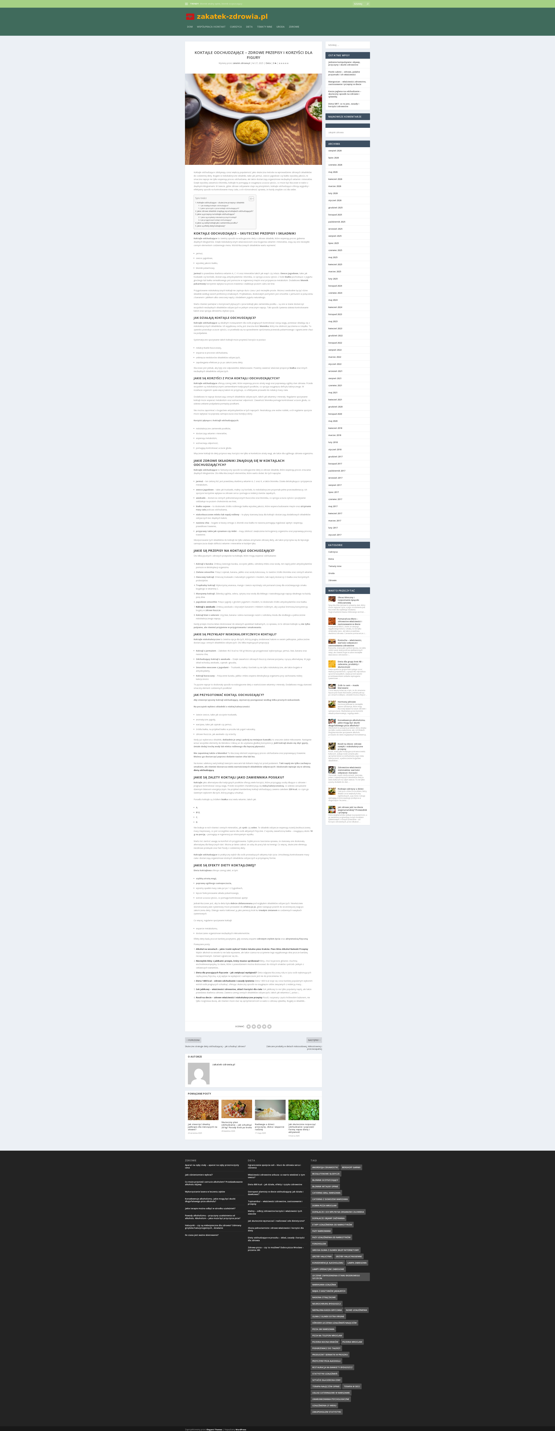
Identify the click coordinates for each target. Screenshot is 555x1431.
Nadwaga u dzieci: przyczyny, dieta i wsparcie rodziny (269, 1127)
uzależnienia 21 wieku (324, 1405)
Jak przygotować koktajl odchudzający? (216, 220)
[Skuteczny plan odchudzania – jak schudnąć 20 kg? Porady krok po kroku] (236, 1109)
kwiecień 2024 (335, 307)
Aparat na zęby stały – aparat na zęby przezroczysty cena (212, 1166)
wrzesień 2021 (335, 371)
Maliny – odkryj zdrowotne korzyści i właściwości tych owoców (275, 1212)
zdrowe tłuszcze (213, 610)
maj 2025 (332, 257)
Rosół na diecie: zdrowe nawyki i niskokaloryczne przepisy (350, 746)
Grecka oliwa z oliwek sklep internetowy (335, 1250)
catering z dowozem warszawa (330, 1199)
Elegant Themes (214, 1429)
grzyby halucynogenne (349, 1256)
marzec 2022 (334, 357)
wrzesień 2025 (335, 228)
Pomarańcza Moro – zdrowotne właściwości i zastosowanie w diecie (350, 621)
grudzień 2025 (335, 207)
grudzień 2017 (335, 456)
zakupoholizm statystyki (326, 1411)
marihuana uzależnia (324, 1284)
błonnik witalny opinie (325, 1186)
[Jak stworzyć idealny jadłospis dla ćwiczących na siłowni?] (203, 1110)
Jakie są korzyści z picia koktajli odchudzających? (220, 208)
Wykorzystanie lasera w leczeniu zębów (205, 1191)
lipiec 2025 (333, 243)
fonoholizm (319, 1243)
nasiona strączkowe (324, 1297)
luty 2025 (333, 278)
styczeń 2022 (334, 364)
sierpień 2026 (335, 150)
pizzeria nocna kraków (325, 1341)
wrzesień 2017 (335, 477)
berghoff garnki (351, 1167)
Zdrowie (294, 27)
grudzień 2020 (335, 406)
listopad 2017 (335, 463)
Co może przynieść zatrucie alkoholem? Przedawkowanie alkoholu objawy (214, 1183)
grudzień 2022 (335, 335)
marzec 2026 (334, 186)
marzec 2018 (334, 435)
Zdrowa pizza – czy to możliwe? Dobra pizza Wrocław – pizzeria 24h (276, 1248)
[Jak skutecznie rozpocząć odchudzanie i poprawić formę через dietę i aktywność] (303, 1110)
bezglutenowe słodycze (326, 1173)
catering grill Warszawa (326, 1192)
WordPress (241, 1429)
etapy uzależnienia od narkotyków (332, 1224)
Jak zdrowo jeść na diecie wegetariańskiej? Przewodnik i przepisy (352, 810)
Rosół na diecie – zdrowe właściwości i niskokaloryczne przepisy (229, 997)
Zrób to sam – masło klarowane (348, 686)
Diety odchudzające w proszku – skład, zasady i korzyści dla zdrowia (276, 1239)
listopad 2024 (335, 285)
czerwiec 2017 (335, 499)
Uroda (280, 27)
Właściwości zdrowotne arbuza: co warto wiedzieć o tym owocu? (276, 1176)
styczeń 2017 (334, 534)
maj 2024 (332, 300)
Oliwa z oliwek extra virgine (328, 1316)
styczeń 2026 (334, 200)
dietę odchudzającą (204, 770)
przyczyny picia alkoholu (326, 1361)
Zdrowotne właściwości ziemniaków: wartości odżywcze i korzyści (349, 770)
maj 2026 (332, 172)
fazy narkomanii (321, 1231)
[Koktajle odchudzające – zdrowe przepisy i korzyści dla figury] (253, 119)
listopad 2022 (335, 342)
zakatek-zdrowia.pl (241, 63)
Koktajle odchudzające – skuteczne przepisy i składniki (220, 202)
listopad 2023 (335, 314)
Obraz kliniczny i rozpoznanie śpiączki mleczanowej (348, 600)
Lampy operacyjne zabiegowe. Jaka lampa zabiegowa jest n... (228, 3)
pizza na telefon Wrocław (327, 1335)
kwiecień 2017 (335, 513)
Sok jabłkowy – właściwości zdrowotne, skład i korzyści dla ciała (229, 989)
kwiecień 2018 (335, 428)
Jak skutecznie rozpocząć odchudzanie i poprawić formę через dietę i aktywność (302, 1128)
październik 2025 (336, 221)
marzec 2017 (334, 520)
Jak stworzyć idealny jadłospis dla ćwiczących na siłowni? (202, 1127)
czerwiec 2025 (335, 250)
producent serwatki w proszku (330, 1354)
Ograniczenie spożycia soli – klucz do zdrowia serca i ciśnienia (274, 1166)
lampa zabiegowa (357, 1262)
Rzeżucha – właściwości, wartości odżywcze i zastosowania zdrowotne (345, 643)
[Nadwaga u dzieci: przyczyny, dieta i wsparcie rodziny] (270, 1110)
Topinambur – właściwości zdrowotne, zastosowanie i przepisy (275, 1202)
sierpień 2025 (335, 236)
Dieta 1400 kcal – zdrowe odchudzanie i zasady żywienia (225, 980)
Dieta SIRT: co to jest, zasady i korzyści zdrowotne (343, 105)
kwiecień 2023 (335, 328)
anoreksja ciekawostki (325, 1167)
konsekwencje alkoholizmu (327, 1262)
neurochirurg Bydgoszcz (326, 1303)
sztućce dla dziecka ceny (326, 1380)
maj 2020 (332, 421)
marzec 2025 (334, 271)
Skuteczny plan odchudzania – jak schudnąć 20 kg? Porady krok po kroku (236, 1125)
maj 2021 (332, 392)
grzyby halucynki (322, 1256)
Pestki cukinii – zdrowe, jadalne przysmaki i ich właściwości (344, 73)
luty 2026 (333, 193)
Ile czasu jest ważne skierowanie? (202, 1235)
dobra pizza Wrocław (324, 1205)
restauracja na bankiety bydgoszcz (332, 1367)
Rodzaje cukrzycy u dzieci (350, 788)
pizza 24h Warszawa (323, 1329)
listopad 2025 (335, 214)
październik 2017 (336, 470)
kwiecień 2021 (335, 399)
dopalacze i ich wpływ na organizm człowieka (338, 1212)
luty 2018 (333, 442)
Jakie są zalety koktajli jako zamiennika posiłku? (217, 223)
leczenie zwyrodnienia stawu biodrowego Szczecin (336, 1277)
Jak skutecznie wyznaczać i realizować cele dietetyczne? (276, 1220)
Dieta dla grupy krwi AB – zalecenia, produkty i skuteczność (350, 664)
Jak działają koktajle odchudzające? (214, 205)
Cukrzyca (236, 27)
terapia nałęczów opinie (326, 1386)
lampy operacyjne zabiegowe (328, 1269)
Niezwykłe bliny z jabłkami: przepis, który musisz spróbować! (227, 960)
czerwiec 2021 (335, 385)
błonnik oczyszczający (325, 1180)
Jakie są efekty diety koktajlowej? (211, 226)
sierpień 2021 (335, 378)
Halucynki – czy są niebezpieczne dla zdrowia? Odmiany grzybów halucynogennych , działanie (213, 1226)
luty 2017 (333, 527)
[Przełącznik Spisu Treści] (250, 198)
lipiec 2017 (333, 492)
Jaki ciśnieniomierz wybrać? (199, 1174)
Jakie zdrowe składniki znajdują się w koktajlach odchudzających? (225, 211)
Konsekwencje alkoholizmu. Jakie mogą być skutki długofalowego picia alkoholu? (347, 723)
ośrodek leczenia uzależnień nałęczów (334, 1322)
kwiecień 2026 (335, 179)
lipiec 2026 (333, 157)
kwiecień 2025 (335, 264)
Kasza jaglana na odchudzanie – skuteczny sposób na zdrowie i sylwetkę (344, 94)
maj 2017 (332, 506)
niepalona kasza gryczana (327, 1310)
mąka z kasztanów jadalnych (328, 1291)
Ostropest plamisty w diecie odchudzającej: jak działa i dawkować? (275, 1193)
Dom (190, 27)
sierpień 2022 (335, 349)
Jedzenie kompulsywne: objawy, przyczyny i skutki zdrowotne (344, 63)
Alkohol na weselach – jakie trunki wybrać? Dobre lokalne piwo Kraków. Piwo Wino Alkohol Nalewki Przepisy (252, 949)
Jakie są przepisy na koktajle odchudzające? (216, 214)
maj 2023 (332, 321)
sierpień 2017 (335, 485)
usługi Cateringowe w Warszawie (331, 1392)
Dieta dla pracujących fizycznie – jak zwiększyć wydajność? (226, 972)
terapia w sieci (352, 1386)
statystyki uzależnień (324, 1373)
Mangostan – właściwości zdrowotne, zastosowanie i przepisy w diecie (347, 83)
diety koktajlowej (237, 865)
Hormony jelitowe (347, 701)
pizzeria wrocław (352, 1341)
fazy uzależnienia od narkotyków (331, 1237)
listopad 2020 (335, 414)
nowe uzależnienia (356, 1310)
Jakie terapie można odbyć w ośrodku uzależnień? (210, 1208)
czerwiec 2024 (335, 292)
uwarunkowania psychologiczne (330, 1399)
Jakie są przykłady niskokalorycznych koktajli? (219, 217)
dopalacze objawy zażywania (328, 1218)
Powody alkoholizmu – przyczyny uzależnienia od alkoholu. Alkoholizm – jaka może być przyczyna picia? (212, 1216)
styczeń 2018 (334, 449)
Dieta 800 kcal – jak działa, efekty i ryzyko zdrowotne (275, 1184)
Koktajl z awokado (205, 606)
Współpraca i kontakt (211, 27)
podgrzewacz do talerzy (326, 1348)
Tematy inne (264, 27)
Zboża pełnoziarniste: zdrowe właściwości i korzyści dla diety (276, 1229)
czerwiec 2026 (335, 164)
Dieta (249, 27)
